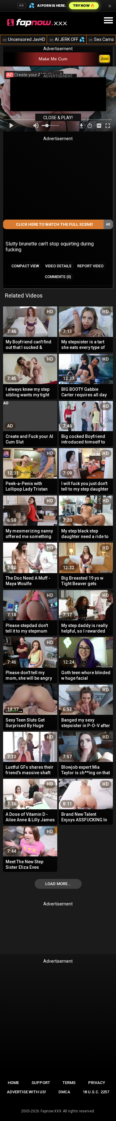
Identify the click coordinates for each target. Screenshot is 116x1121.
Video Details (58, 266)
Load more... (58, 883)
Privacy (96, 1082)
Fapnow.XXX (51, 1111)
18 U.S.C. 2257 (96, 1092)
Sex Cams (101, 39)
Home (13, 1082)
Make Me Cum (53, 58)
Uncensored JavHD (24, 39)
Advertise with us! (26, 1092)
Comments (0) (58, 277)
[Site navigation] (108, 20)
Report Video (90, 266)
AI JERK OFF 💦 (67, 39)
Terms (68, 1082)
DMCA (64, 1092)
